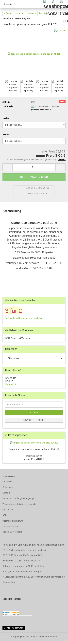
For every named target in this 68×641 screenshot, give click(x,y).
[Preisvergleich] (10, 613)
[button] (7, 167)
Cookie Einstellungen (12, 532)
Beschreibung (11, 211)
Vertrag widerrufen (13, 628)
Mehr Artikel (10, 384)
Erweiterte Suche (34, 420)
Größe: (6, 134)
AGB (4, 515)
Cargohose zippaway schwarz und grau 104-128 (34, 449)
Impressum (7, 481)
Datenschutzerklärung (12, 521)
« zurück (20, 13)
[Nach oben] (59, 636)
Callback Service (10, 526)
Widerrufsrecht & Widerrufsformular (19, 504)
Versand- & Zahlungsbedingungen (18, 498)
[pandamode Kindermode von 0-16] (6, 4)
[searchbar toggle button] (47, 4)
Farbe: (5, 118)
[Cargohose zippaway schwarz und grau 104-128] (34, 54)
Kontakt (6, 493)
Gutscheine (7, 487)
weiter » (32, 13)
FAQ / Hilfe (7, 509)
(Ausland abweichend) (41, 110)
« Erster (8, 13)
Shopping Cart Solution (22, 636)
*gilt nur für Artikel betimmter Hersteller (23, 318)
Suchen (34, 412)
